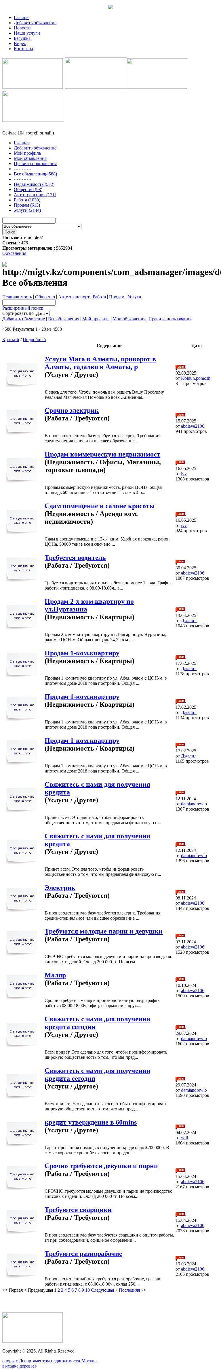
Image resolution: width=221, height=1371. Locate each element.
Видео (20, 43)
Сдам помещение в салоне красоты (100, 506)
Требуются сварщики (78, 1209)
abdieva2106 (192, 426)
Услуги (134, 296)
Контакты (23, 48)
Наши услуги (27, 33)
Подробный (34, 339)
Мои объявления (129, 318)
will (184, 1137)
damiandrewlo (194, 803)
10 (87, 1290)
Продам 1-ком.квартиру (82, 653)
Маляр (55, 975)
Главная (21, 17)
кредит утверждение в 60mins (91, 1122)
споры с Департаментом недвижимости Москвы (50, 1360)
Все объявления (63, 318)
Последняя (129, 1290)
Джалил (189, 620)
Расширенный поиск (22, 308)
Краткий (10, 339)
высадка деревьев (19, 1365)
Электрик (60, 887)
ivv (184, 473)
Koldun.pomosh (195, 378)
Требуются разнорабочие (83, 1253)
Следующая (102, 1290)
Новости (22, 27)
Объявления (14, 253)
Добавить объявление (35, 22)
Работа (99, 296)
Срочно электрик (72, 410)
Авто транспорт (73, 296)
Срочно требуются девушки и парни (101, 1166)
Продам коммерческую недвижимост (102, 454)
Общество (45, 296)
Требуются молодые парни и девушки (104, 931)
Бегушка (22, 38)
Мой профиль (95, 318)
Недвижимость (17, 296)
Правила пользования (169, 318)
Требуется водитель (75, 557)
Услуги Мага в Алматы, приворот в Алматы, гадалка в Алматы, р (100, 363)
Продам (116, 296)
